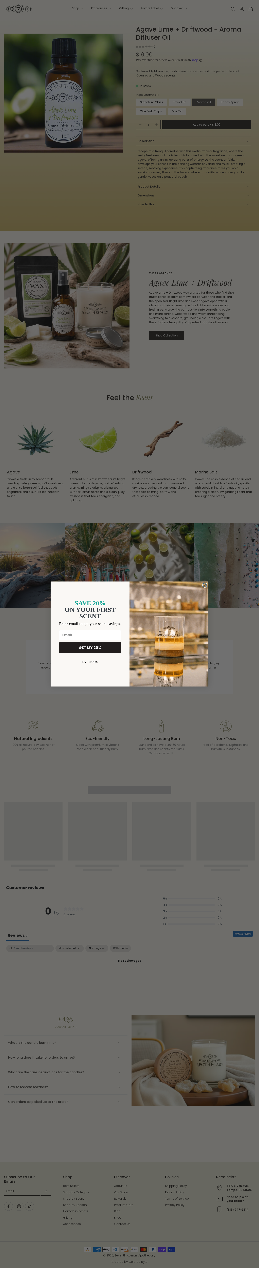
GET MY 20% (90, 647)
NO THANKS (90, 662)
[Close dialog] (205, 585)
